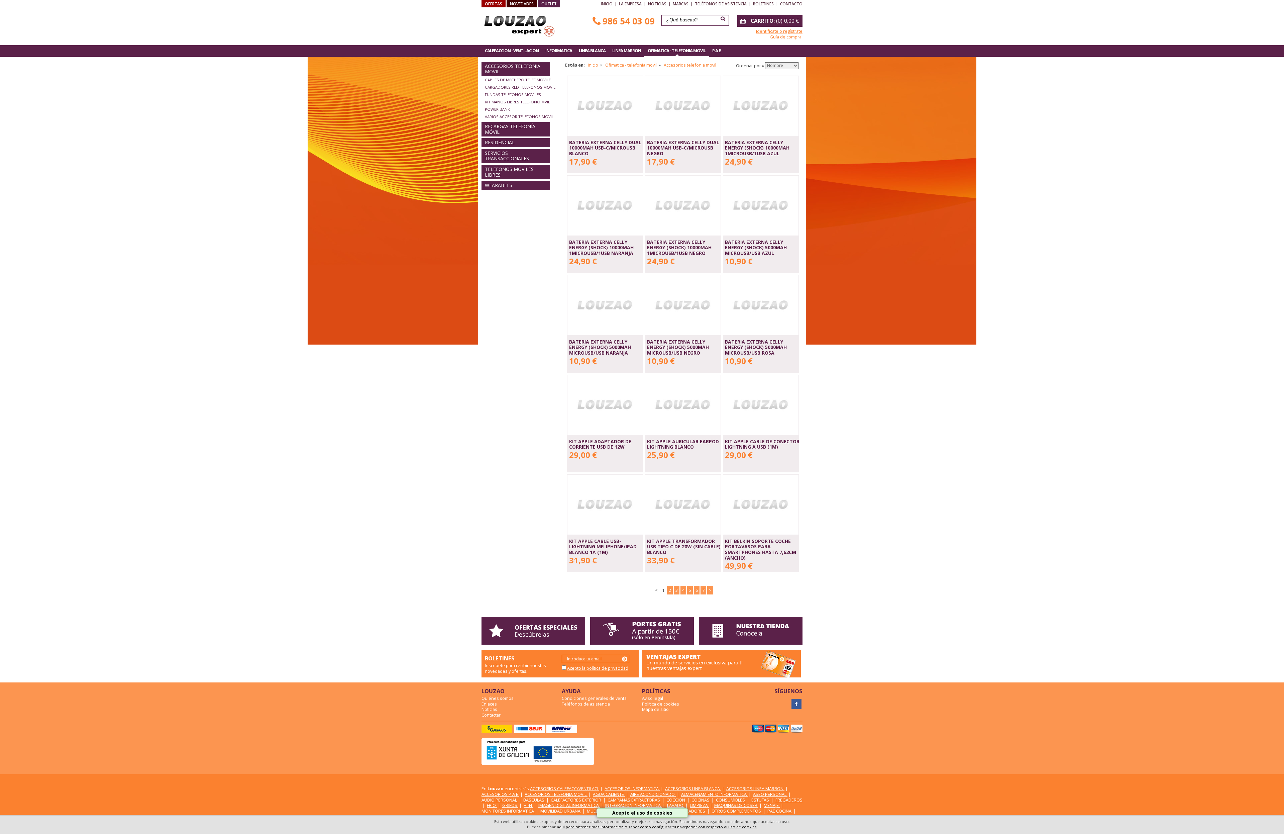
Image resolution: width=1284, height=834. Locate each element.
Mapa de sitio (655, 709)
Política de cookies (660, 704)
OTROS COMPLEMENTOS (737, 811)
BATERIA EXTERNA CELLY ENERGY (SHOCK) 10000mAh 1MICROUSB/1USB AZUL (757, 148)
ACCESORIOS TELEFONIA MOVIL (512, 69)
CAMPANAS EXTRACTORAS (634, 800)
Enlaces (489, 704)
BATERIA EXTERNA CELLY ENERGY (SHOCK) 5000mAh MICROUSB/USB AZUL (756, 247)
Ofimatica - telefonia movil (631, 65)
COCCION (676, 800)
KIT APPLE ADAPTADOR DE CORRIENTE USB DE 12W (600, 444)
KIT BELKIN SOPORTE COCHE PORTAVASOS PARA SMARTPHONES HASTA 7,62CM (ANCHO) (760, 549)
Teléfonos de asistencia (721, 4)
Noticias (657, 4)
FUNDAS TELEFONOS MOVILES (513, 94)
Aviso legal (652, 698)
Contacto (791, 4)
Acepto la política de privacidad (597, 668)
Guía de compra (785, 37)
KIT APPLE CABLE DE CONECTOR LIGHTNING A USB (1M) (762, 444)
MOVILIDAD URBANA (560, 811)
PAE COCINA (779, 811)
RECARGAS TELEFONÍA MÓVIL (510, 129)
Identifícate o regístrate (779, 31)
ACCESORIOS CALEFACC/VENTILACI (564, 788)
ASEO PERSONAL (770, 794)
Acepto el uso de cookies (642, 813)
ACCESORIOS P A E (500, 794)
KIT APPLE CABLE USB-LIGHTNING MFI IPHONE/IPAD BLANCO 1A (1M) (603, 546)
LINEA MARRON (626, 51)
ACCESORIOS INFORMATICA (632, 788)
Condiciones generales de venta (594, 698)
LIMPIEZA (699, 805)
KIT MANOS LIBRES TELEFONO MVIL (517, 101)
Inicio (607, 4)
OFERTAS (493, 4)
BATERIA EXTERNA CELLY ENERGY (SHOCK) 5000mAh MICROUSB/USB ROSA (756, 347)
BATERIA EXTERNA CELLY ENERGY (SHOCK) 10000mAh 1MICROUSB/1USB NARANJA (601, 247)
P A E (716, 51)
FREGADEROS (788, 800)
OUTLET (549, 4)
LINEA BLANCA (592, 51)
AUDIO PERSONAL (499, 800)
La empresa (630, 4)
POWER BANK (497, 109)
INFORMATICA (558, 51)
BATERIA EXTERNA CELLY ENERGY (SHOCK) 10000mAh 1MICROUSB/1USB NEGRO (679, 247)
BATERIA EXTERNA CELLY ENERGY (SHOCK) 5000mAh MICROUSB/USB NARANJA (600, 347)
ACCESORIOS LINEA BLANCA (693, 788)
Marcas (680, 4)
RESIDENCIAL (500, 142)
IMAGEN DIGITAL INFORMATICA (569, 805)
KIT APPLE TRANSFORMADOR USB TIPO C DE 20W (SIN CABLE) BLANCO (684, 546)
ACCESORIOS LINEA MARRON (755, 788)
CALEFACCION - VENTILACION (512, 51)
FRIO (492, 805)
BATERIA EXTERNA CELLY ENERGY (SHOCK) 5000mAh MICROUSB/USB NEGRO (678, 347)
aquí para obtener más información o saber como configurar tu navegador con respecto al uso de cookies (657, 826)
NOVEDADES (522, 4)
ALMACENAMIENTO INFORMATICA (714, 794)
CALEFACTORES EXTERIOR (576, 800)
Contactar (491, 715)
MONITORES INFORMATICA (508, 811)
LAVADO (675, 805)
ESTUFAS (760, 800)
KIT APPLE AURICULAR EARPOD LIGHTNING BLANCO (683, 444)
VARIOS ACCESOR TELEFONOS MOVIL (519, 116)
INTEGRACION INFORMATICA (633, 805)
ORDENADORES (690, 811)
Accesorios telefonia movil (690, 65)
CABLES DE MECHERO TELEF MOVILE (518, 79)
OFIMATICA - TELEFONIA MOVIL (677, 51)
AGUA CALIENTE (609, 794)
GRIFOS (510, 805)
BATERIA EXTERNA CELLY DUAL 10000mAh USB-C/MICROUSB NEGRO (683, 148)
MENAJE (772, 805)
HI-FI (528, 805)
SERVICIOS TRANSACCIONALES (507, 156)
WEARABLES (498, 185)
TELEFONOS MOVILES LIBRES (509, 172)
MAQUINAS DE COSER (736, 805)
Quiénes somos (497, 698)
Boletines (763, 4)
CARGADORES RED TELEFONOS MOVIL (520, 87)
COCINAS (701, 800)
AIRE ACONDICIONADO (653, 794)
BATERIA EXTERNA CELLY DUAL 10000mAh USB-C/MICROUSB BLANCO (605, 148)
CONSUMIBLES (731, 800)
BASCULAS (534, 800)
